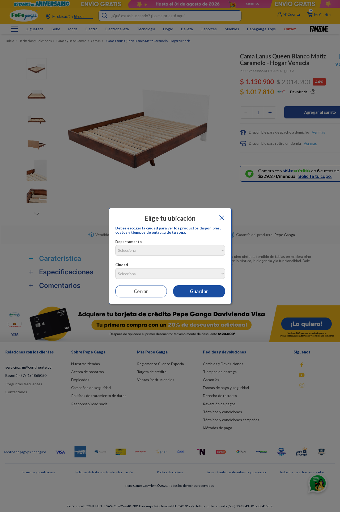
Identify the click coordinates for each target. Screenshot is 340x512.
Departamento (128, 241)
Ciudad (121, 264)
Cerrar (141, 291)
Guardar (199, 291)
